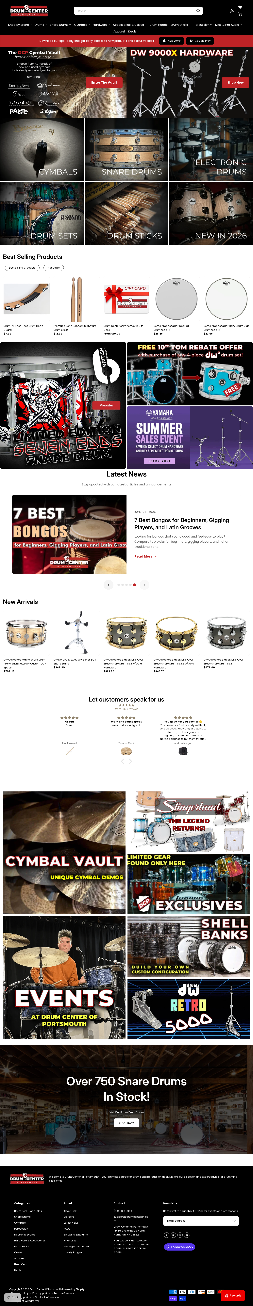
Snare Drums (59, 25)
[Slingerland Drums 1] (188, 821)
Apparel (119, 31)
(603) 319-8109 (123, 1211)
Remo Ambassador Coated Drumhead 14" (171, 328)
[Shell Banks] (188, 946)
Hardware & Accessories (29, 1240)
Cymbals (81, 25)
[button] (123, 761)
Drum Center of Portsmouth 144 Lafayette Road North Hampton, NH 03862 (131, 1230)
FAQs (67, 1228)
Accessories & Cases (129, 25)
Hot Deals (54, 267)
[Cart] (240, 14)
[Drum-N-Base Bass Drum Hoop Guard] (27, 299)
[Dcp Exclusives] (188, 884)
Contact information (47, 1297)
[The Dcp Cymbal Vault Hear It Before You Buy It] (64, 852)
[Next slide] (144, 585)
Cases (18, 1252)
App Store (174, 41)
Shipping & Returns (76, 1234)
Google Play (203, 41)
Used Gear (20, 1264)
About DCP (70, 1211)
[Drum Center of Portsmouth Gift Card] (127, 299)
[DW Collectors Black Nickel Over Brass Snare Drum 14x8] (227, 633)
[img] (126, 705)
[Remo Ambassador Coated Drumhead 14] (177, 299)
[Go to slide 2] (122, 585)
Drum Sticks (180, 25)
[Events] (64, 977)
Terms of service (64, 1293)
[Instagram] (180, 1235)
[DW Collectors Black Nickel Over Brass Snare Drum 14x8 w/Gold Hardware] (127, 633)
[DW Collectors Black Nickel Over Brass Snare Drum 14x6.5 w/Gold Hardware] (177, 633)
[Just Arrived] (211, 213)
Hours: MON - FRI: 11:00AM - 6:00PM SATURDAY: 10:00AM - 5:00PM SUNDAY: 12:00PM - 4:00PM (131, 1246)
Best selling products (22, 267)
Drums (40, 25)
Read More (143, 560)
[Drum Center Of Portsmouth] (29, 10)
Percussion (202, 25)
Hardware (100, 25)
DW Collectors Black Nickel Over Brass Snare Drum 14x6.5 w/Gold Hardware (174, 663)
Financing (70, 1240)
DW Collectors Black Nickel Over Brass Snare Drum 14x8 (223, 661)
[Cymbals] (42, 149)
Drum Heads (159, 25)
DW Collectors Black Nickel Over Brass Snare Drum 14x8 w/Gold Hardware (123, 663)
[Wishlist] (240, 7)
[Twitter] (173, 1235)
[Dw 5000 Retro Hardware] (188, 1009)
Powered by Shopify (73, 1289)
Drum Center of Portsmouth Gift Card (123, 328)
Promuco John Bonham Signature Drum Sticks (75, 328)
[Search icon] (198, 11)
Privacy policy (41, 1293)
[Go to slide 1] (118, 584)
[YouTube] (186, 1235)
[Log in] (232, 10)
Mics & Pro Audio (227, 25)
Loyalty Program (74, 1252)
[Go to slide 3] (126, 585)
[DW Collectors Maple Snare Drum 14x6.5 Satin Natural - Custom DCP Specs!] (27, 633)
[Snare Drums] (126, 149)
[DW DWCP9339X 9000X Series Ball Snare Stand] (77, 633)
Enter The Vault (104, 82)
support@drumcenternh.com (131, 1218)
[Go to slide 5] (134, 585)
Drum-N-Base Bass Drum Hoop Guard (23, 328)
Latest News (127, 474)
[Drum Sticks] (126, 213)
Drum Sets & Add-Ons (28, 1211)
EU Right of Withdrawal (25, 1301)
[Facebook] (166, 1235)
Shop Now (235, 82)
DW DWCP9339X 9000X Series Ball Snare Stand (75, 661)
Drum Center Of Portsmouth (46, 1289)
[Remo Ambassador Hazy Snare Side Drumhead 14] (227, 299)
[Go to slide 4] (130, 585)
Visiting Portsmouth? (76, 1246)
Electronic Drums (24, 1234)
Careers (69, 1216)
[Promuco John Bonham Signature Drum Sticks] (77, 299)
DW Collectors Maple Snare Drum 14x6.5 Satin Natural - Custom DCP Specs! (25, 663)
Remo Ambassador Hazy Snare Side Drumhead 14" (226, 328)
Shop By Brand (19, 25)
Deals (132, 31)
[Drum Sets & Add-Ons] (42, 213)
